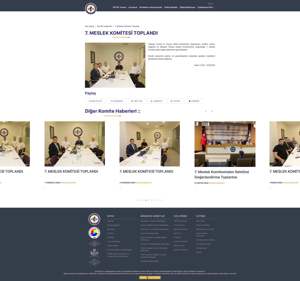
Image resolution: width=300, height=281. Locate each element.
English (210, 4)
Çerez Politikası (154, 277)
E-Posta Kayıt (201, 248)
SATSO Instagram (181, 250)
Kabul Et (143, 277)
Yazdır (176, 101)
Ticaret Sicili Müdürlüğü (150, 233)
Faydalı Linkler (112, 246)
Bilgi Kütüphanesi (180, 229)
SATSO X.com (179, 246)
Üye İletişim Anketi (203, 244)
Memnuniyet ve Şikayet (205, 229)
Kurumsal (133, 7)
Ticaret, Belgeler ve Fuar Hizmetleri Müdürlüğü (154, 249)
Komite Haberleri (104, 26)
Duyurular (111, 229)
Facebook (117, 101)
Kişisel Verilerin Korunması (201, 234)
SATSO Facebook (181, 241)
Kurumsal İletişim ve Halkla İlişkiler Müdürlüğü (154, 238)
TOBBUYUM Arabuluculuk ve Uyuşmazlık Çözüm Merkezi (118, 255)
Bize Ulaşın (200, 221)
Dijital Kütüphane (187, 7)
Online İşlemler (171, 7)
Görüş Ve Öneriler (203, 225)
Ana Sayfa (89, 26)
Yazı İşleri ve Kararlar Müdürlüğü (153, 221)
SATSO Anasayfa (180, 221)
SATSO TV (178, 233)
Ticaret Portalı (179, 225)
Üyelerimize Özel (205, 7)
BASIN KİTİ (96, 101)
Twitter (137, 101)
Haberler (110, 221)
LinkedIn (157, 101)
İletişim (199, 252)
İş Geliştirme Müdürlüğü (150, 261)
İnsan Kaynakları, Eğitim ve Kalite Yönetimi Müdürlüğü (153, 256)
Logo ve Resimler (113, 241)
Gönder (195, 101)
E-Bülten (110, 233)
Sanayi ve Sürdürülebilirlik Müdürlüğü (155, 244)
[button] (137, 200)
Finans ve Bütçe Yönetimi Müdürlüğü (154, 225)
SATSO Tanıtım (119, 7)
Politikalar (111, 237)
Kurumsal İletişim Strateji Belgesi (119, 250)
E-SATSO (177, 237)
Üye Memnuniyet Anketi (205, 240)
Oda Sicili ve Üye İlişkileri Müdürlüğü (154, 229)
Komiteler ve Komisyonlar (150, 7)
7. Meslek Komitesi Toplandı (127, 26)
